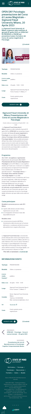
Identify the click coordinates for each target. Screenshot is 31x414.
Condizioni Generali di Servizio (19, 396)
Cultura (16, 373)
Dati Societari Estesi (14, 397)
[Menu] (3, 3)
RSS (21, 397)
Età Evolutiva (11, 367)
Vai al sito (13, 305)
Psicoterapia (10, 370)
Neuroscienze (20, 370)
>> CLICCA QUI (23, 252)
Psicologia (20, 367)
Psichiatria (9, 373)
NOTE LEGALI (7, 396)
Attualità (23, 373)
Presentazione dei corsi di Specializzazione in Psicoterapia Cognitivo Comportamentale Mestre (13, 344)
